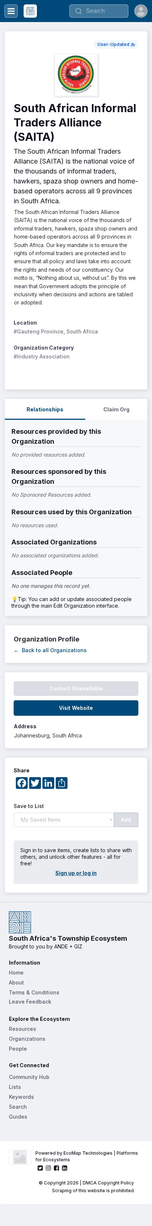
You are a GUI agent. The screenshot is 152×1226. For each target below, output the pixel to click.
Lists (15, 1087)
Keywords (21, 1097)
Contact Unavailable (76, 688)
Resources (22, 1029)
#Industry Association (42, 356)
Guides (18, 1117)
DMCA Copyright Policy (108, 1183)
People (18, 1049)
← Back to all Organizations (50, 650)
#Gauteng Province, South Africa (56, 331)
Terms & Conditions (34, 992)
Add (126, 819)
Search (18, 1107)
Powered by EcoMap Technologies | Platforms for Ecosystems (87, 1156)
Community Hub (29, 1077)
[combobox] (98, 11)
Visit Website (76, 708)
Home (16, 972)
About (16, 982)
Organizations (27, 1039)
